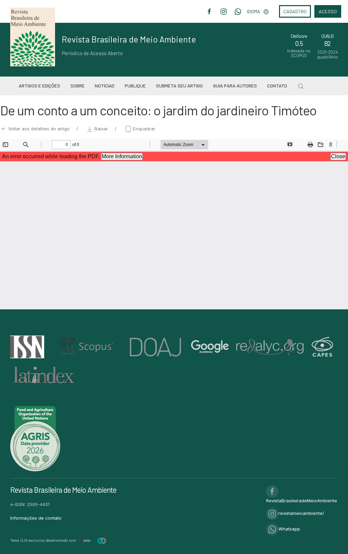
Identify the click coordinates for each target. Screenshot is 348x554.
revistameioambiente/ (301, 513)
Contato (277, 85)
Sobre (77, 85)
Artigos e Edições (39, 85)
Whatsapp (289, 529)
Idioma (253, 11)
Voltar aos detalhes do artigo (39, 128)
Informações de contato (36, 518)
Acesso (328, 11)
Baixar (101, 128)
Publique (135, 85)
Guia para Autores (235, 85)
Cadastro (295, 11)
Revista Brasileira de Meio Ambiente (129, 39)
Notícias (105, 85)
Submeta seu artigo (179, 85)
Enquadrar (143, 128)
